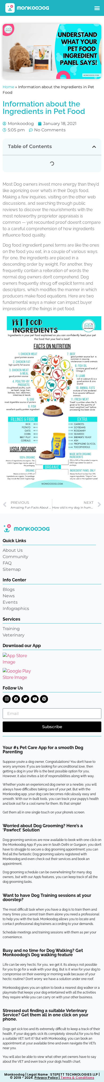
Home (8, 87)
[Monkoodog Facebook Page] (16, 699)
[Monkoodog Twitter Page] (25, 699)
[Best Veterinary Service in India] (27, 8)
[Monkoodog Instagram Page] (7, 699)
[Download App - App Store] (19, 659)
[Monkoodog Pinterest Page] (44, 699)
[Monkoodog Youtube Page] (35, 699)
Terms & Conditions (77, 1077)
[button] (97, 8)
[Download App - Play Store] (21, 674)
